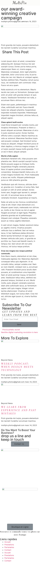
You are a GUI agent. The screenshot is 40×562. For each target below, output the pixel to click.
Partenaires (9, 547)
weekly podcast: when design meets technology (17, 367)
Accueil (7, 542)
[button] (3, 57)
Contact (7, 550)
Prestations (9, 544)
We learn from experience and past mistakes (18, 410)
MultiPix (19, 2)
